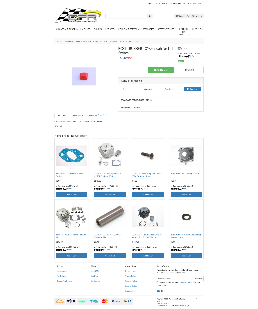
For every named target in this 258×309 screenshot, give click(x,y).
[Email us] (158, 290)
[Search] (150, 16)
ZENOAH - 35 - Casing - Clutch (185, 173)
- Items (188, 16)
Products (151, 3)
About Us (165, 3)
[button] (191, 70)
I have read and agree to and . (178, 283)
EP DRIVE (109, 29)
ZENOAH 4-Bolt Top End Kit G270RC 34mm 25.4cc (107, 174)
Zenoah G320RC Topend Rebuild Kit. (71, 235)
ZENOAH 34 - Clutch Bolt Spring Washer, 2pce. (186, 235)
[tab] (61, 115)
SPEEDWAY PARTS (166, 29)
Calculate (193, 89)
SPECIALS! (197, 29)
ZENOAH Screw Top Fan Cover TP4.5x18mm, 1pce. (146, 174)
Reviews (91, 115)
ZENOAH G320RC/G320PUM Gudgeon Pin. (108, 235)
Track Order (62, 276)
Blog (158, 3)
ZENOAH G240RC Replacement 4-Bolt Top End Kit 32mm (147, 235)
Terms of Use (130, 271)
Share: (121, 58)
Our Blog (94, 276)
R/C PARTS (85, 29)
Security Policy (131, 286)
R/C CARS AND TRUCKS (66, 29)
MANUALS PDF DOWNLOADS (184, 32)
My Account (62, 271)
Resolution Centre (64, 281)
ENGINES (98, 29)
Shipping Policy (131, 291)
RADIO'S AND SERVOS (127, 29)
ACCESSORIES (147, 29)
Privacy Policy (130, 276)
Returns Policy (131, 281)
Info (192, 56)
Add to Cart (162, 69)
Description (62, 115)
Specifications (77, 115)
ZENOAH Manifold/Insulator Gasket (69, 174)
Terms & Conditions (187, 282)
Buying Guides (176, 3)
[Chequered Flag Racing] (77, 15)
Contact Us (187, 3)
